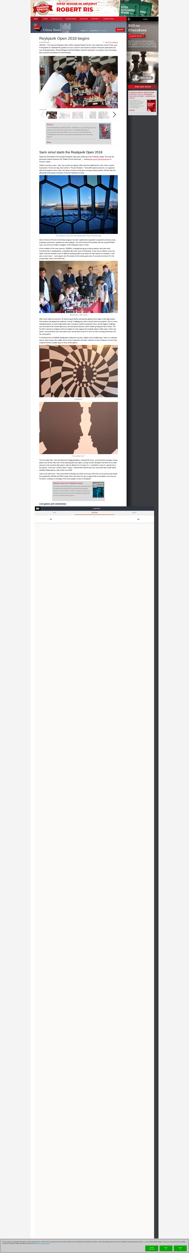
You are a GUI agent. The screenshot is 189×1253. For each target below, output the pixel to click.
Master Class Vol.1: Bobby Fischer (68, 483)
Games (134, 512)
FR (105, 30)
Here (144, 1242)
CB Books (84, 19)
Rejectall (166, 1248)
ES (103, 30)
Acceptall (180, 1248)
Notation (94, 512)
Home (45, 19)
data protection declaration (43, 1243)
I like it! (107, 42)
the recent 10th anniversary (99, 159)
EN (101, 30)
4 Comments (114, 42)
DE (98, 30)
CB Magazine (71, 19)
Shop (36, 19)
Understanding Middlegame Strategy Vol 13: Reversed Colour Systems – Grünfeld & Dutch (142, 95)
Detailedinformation (152, 1248)
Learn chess (108, 19)
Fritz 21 (50, 125)
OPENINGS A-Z (56, 19)
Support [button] (95, 19)
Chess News (52, 30)
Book (54, 512)
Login (145, 19)
